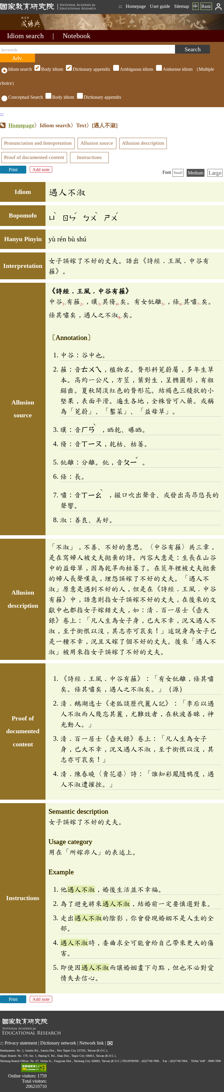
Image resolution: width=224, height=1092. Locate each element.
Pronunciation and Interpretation (38, 143)
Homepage (136, 6)
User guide (160, 6)
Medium (195, 172)
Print (13, 169)
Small (178, 173)
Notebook (76, 36)
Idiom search (25, 36)
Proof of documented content (34, 157)
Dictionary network (58, 1042)
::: (120, 6)
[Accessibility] (34, 1068)
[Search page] (29, 28)
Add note (41, 169)
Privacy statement (21, 1042)
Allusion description (143, 143)
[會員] (218, 6)
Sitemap (181, 6)
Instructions (89, 157)
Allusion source (96, 143)
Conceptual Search (25, 97)
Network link (91, 1042)
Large (215, 173)
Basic (206, 6)
